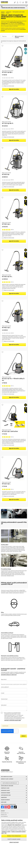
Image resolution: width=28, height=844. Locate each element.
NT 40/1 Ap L (6, 327)
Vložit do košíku (15, 89)
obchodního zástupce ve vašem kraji (8, 674)
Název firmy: (4, 679)
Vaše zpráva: (4, 705)
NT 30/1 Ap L (6, 224)
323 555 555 (22, 753)
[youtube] (8, 807)
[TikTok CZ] (15, 807)
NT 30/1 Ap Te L (7, 276)
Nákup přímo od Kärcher (7, 753)
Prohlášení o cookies (6, 831)
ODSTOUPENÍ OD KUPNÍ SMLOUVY (9, 783)
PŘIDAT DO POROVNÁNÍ (9, 86)
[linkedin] (12, 807)
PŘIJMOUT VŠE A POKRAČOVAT (14, 836)
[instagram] (5, 807)
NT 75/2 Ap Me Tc (7, 123)
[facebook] (2, 807)
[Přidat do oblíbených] (2, 46)
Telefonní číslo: (4, 699)
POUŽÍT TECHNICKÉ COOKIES (14, 839)
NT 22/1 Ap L (6, 484)
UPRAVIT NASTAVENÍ (14, 842)
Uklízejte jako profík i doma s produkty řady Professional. (13, 7)
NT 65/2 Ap (5, 174)
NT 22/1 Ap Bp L (7, 72)
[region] (14, 831)
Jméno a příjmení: (5, 687)
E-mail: (2, 693)
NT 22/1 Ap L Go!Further (10, 431)
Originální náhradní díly (7, 761)
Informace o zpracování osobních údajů (12, 720)
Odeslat (24, 736)
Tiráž (5, 833)
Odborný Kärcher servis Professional (21, 762)
